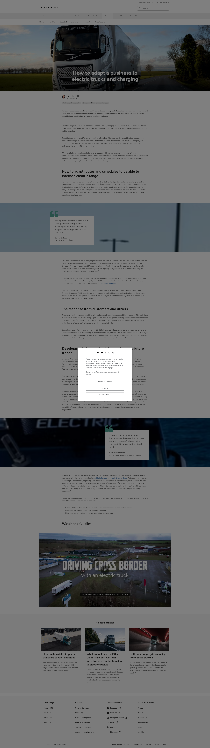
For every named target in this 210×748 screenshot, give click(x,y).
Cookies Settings (105, 395)
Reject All (105, 388)
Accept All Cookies (105, 381)
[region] (105, 374)
